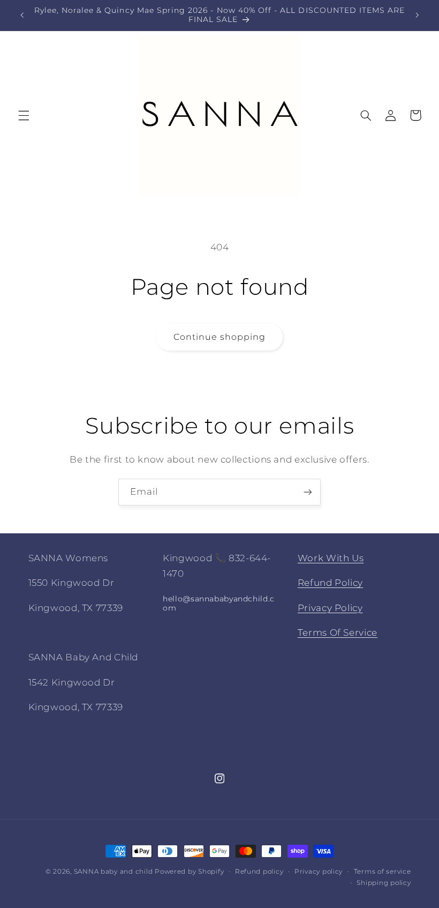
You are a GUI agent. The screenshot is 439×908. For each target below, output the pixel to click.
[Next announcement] (417, 15)
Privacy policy (318, 871)
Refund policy (259, 871)
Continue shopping (219, 337)
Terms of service (382, 871)
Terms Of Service (337, 632)
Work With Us (331, 558)
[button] (23, 115)
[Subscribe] (308, 492)
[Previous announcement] (22, 15)
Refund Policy (330, 582)
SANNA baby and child (113, 871)
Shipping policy (384, 883)
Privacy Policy (330, 607)
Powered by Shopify (189, 871)
